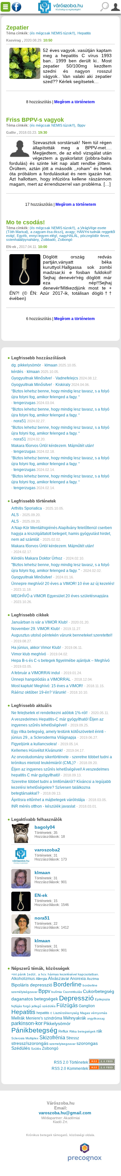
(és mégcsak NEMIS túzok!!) (52, 33)
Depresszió (76, 998)
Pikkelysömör (57, 1023)
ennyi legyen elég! (43, 236)
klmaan (51, 365)
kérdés (17, 371)
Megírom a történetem (74, 102)
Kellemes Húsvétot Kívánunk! (37, 750)
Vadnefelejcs (66, 378)
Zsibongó (65, 239)
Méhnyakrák (74, 1018)
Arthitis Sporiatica (26, 508)
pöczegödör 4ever (94, 236)
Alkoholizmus (23, 978)
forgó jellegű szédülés (39, 1006)
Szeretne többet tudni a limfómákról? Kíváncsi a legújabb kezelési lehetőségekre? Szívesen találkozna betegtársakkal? (61, 787)
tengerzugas (24, 403)
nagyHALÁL (68, 236)
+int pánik (18, 974)
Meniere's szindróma (44, 1018)
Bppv (81, 125)
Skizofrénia (52, 1037)
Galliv (11, 132)
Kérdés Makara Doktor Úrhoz (36, 558)
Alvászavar (58, 978)
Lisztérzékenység (66, 1013)
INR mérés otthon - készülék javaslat (43, 806)
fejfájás (16, 1006)
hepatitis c (44, 1013)
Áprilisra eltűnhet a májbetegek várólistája (48, 800)
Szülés (36, 1048)
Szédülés (20, 1048)
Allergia (41, 979)
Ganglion (87, 1006)
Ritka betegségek (82, 1031)
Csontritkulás (72, 992)
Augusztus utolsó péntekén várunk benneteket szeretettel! (61, 635)
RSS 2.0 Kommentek (70, 1068)
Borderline (67, 984)
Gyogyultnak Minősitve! (31, 378)
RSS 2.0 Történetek (71, 1062)
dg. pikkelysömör (26, 365)
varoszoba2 (47, 849)
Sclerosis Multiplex (24, 1038)
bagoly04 (45, 827)
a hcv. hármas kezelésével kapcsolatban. (68, 974)
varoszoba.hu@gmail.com (65, 1112)
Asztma (93, 979)
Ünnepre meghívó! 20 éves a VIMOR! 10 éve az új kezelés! (62, 583)
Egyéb (22, 236)
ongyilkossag (96, 1018)
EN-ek (11, 247)
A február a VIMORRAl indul (35, 673)
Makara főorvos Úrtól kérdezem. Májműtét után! (52, 445)
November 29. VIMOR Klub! (35, 628)
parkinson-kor (27, 1023)
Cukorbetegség (98, 991)
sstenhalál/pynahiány (22, 239)
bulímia (56, 992)
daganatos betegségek (34, 999)
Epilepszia (102, 999)
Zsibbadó (48, 239)
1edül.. (32, 974)
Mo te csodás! (25, 222)
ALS (15, 515)
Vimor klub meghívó (28, 654)
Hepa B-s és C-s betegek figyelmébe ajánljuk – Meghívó (60, 660)
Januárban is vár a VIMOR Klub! (39, 622)
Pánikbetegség (34, 1030)
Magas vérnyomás (93, 1013)
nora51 (20, 421)
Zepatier (17, 27)
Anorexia (78, 978)
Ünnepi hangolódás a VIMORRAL (41, 679)
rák (99, 1031)
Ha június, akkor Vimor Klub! (36, 647)
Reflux (63, 1031)
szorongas (87, 1043)
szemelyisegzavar (62, 1044)
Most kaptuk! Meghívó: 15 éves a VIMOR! (47, 686)
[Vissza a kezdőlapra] (60, 7)
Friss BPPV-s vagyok (35, 120)
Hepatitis (84, 33)
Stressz (72, 1038)
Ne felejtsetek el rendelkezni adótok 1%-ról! (49, 713)
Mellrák (18, 1018)
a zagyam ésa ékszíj (46, 232)
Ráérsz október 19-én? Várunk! (38, 692)
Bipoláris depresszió (31, 984)
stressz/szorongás (29, 1043)
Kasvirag (13, 40)
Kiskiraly (62, 384)
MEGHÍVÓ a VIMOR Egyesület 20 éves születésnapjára (59, 596)
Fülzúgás (67, 1005)
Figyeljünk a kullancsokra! (34, 744)
